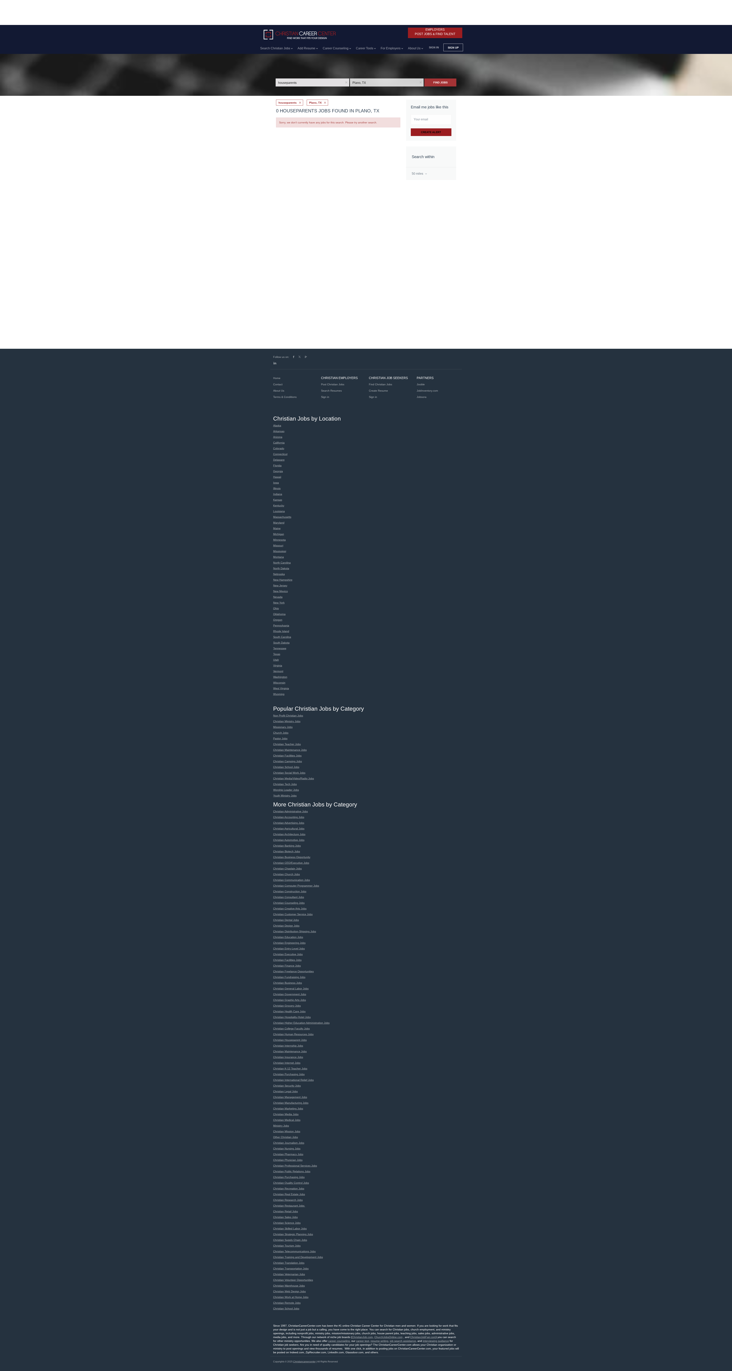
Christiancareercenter (304, 1361)
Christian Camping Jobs (287, 761)
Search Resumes (331, 390)
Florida (277, 465)
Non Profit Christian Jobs (288, 715)
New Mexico (280, 591)
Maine (277, 528)
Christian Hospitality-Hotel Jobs (292, 1017)
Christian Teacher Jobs (287, 744)
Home (276, 378)
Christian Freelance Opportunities (293, 971)
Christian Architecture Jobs (289, 834)
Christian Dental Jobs (286, 919)
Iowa (276, 482)
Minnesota (279, 539)
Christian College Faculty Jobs (291, 1028)
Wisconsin (279, 682)
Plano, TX (315, 102)
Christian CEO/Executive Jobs (291, 862)
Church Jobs (280, 732)
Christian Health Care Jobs (289, 1011)
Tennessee (279, 648)
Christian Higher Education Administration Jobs (301, 1022)
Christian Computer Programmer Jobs (296, 885)
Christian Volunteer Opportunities (293, 1279)
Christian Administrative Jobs (290, 811)
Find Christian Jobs (380, 384)
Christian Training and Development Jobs (298, 1257)
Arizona (277, 436)
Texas (276, 654)
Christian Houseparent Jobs (290, 1039)
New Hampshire (282, 579)
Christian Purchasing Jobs (289, 1074)
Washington (280, 676)
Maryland (278, 522)
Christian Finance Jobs (287, 965)
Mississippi (279, 551)
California (279, 442)
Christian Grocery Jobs (287, 1005)
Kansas (277, 499)
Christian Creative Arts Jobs (290, 908)
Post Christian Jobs (332, 384)
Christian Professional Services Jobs (295, 1165)
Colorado (278, 448)
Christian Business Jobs (287, 982)
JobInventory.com (427, 390)
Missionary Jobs (283, 727)
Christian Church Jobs (286, 874)
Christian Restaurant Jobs (289, 1205)
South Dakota (281, 642)
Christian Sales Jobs (285, 1217)
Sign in (434, 47)
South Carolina (282, 636)
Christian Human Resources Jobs (293, 1034)
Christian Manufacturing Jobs (290, 1102)
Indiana (277, 494)
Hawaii (277, 476)
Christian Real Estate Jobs (289, 1194)
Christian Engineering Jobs (289, 942)
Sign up (453, 47)
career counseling (339, 1340)
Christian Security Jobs (287, 1085)
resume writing (379, 1340)
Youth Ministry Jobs (285, 795)
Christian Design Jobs (286, 925)
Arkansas (278, 431)
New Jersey (280, 585)
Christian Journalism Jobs (288, 1142)
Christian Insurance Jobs (288, 1057)
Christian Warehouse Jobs (289, 1285)
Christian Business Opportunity (291, 857)
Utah (276, 659)
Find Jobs (440, 82)
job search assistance (403, 1340)
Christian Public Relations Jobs (291, 1171)
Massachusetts (282, 516)
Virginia (277, 665)
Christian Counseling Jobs (289, 902)
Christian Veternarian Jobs (289, 1274)
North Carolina (282, 562)
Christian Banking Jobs (287, 845)
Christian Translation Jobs (288, 1262)
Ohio (276, 608)
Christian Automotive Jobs (288, 839)
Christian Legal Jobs (285, 1091)
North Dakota (281, 568)
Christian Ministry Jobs (286, 721)
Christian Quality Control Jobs (291, 1182)
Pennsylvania (281, 625)
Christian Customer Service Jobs (293, 914)
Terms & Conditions (285, 396)
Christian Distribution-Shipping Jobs (294, 931)
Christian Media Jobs (286, 1114)
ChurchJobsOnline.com (388, 1337)
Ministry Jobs (281, 1125)
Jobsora (421, 396)
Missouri (278, 545)
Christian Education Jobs (288, 937)
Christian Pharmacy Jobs (288, 1154)
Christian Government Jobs (289, 994)
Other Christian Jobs (285, 1137)
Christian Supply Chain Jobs (290, 1239)
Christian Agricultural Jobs (288, 828)
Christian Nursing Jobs (286, 1148)
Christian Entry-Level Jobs (289, 948)
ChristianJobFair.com (423, 1337)
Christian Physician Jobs (288, 1159)
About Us (278, 390)
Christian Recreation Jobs (288, 1188)
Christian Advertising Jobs (288, 822)
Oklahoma (279, 614)
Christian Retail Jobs (285, 1211)
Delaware (279, 459)
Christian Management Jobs (290, 1097)
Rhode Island (281, 631)
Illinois (277, 488)
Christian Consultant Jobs (288, 897)
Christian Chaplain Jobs (287, 868)
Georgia (278, 471)
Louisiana (279, 511)
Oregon (277, 619)
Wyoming (278, 694)
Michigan (278, 534)
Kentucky (278, 505)
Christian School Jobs (286, 767)
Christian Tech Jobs (285, 784)
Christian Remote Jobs (287, 1302)
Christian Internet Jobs (286, 1062)
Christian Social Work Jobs (289, 772)
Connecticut (280, 454)
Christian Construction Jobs (289, 891)
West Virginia (281, 688)
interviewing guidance (436, 1340)
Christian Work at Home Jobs (290, 1297)
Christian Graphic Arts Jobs (289, 999)
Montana (278, 556)
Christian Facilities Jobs (287, 755)
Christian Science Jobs (287, 1222)
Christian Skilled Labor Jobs (290, 1228)
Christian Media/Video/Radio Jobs (293, 778)
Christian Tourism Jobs (287, 1245)
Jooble (421, 384)
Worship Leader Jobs (286, 789)
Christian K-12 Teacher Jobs (290, 1068)
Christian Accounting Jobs (288, 817)
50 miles (418, 173)
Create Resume (378, 390)
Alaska (277, 425)
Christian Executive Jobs (288, 954)
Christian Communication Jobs (291, 879)
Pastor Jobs (280, 738)
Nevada (278, 596)
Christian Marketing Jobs (288, 1108)
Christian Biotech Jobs (286, 851)
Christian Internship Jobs (288, 1045)
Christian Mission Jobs (286, 1131)
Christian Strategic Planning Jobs (293, 1234)
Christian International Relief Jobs (293, 1079)
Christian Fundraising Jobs (289, 977)
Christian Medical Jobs (286, 1119)
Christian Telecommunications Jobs (294, 1251)
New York (279, 602)
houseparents (288, 102)
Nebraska (279, 574)
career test (362, 1340)
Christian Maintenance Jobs (290, 749)
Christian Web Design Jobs (289, 1291)
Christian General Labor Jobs (291, 988)
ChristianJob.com (362, 1337)
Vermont (278, 671)
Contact (278, 384)
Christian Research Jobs (288, 1199)
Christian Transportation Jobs (291, 1268)
